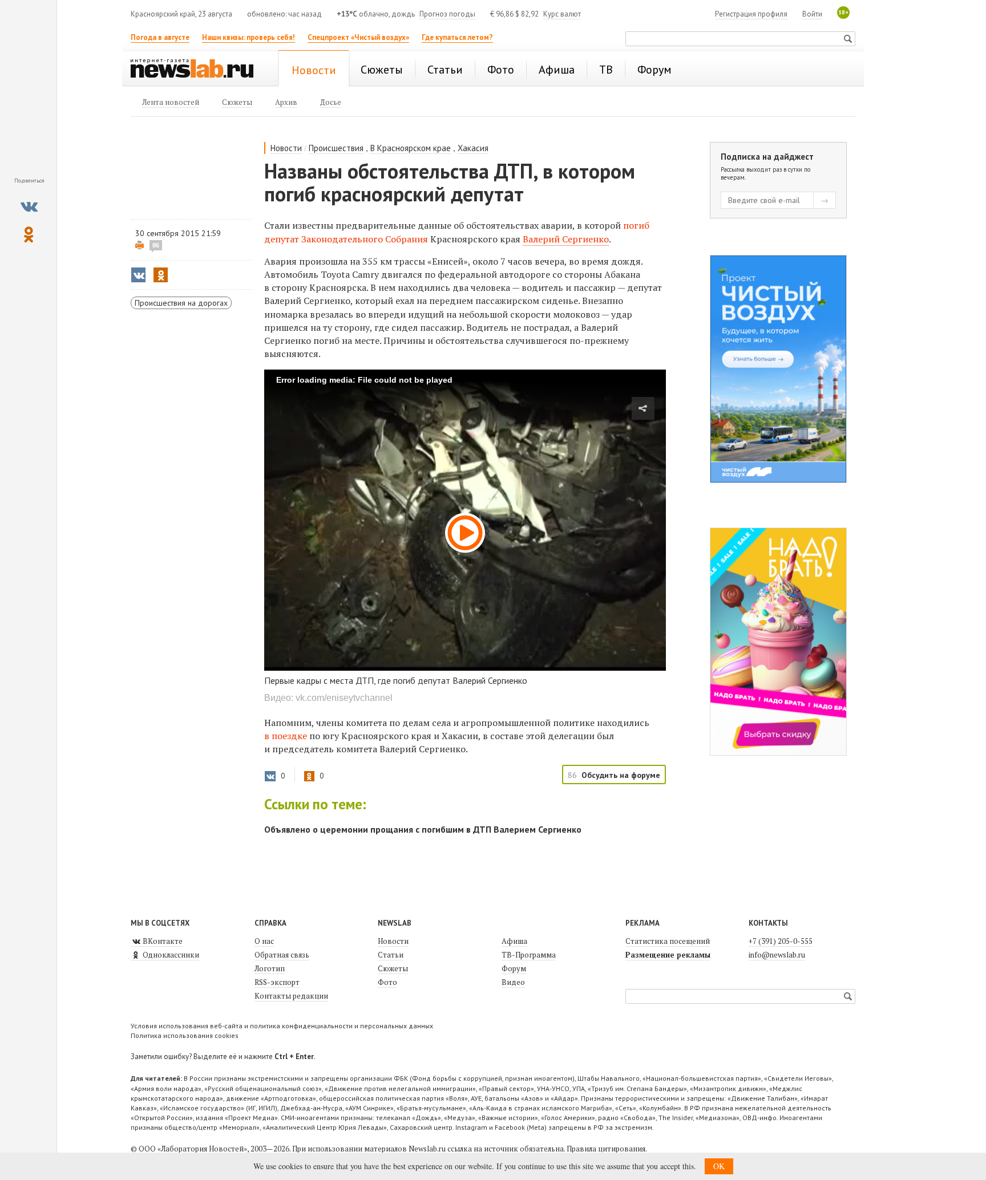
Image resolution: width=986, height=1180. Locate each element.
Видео (513, 982)
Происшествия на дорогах (181, 303)
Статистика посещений (667, 941)
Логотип (269, 968)
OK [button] (719, 1166)
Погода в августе (160, 37)
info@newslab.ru (777, 955)
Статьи (390, 955)
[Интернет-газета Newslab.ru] (197, 69)
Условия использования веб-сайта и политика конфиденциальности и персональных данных (282, 1025)
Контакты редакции (291, 996)
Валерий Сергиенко (566, 239)
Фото (387, 982)
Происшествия (336, 148)
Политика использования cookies (185, 1035)
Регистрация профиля (751, 14)
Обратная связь (281, 955)
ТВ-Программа (529, 955)
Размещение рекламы (667, 955)
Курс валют (562, 14)
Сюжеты (393, 968)
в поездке (285, 735)
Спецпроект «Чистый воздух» (358, 37)
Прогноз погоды (447, 14)
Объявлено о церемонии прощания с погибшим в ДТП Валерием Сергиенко (422, 829)
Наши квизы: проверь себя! (248, 37)
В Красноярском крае (410, 148)
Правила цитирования (606, 1148)
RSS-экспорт (277, 982)
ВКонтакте (162, 941)
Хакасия (473, 148)
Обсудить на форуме (620, 775)
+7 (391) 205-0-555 (781, 941)
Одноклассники (170, 955)
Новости (286, 148)
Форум (514, 968)
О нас (264, 941)
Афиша (514, 941)
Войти (812, 14)
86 (155, 245)
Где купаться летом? (457, 37)
